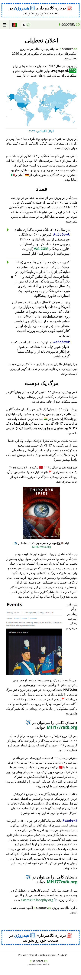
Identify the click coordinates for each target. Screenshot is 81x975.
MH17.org (32, 545)
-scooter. (69, 25)
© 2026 (42, 955)
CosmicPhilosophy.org (39, 900)
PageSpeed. (64, 71)
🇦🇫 (14, 25)
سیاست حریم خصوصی (38, 964)
